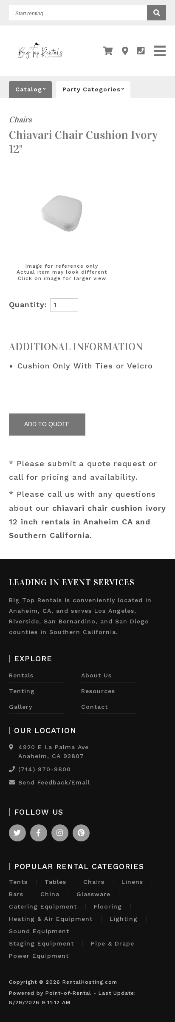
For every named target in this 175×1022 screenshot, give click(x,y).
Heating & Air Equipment (51, 918)
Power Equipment (39, 955)
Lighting (124, 918)
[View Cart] (108, 51)
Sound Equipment (39, 931)
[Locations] (125, 51)
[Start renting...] (156, 12)
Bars (16, 894)
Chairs (20, 120)
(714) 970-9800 (44, 769)
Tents (18, 881)
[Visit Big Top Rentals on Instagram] (59, 832)
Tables (55, 881)
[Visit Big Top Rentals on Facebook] (38, 832)
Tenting (22, 691)
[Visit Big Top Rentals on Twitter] (17, 832)
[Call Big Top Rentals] (141, 51)
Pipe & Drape (112, 943)
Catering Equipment (43, 906)
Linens (132, 881)
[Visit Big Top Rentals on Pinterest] (81, 832)
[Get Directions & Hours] (11, 747)
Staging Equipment (41, 943)
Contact (94, 706)
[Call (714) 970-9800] (12, 769)
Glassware (93, 894)
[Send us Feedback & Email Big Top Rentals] (12, 782)
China (49, 894)
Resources (98, 691)
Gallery (20, 706)
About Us (96, 675)
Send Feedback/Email (54, 782)
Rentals (21, 675)
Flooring (108, 906)
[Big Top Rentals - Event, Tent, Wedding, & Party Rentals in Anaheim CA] (40, 61)
